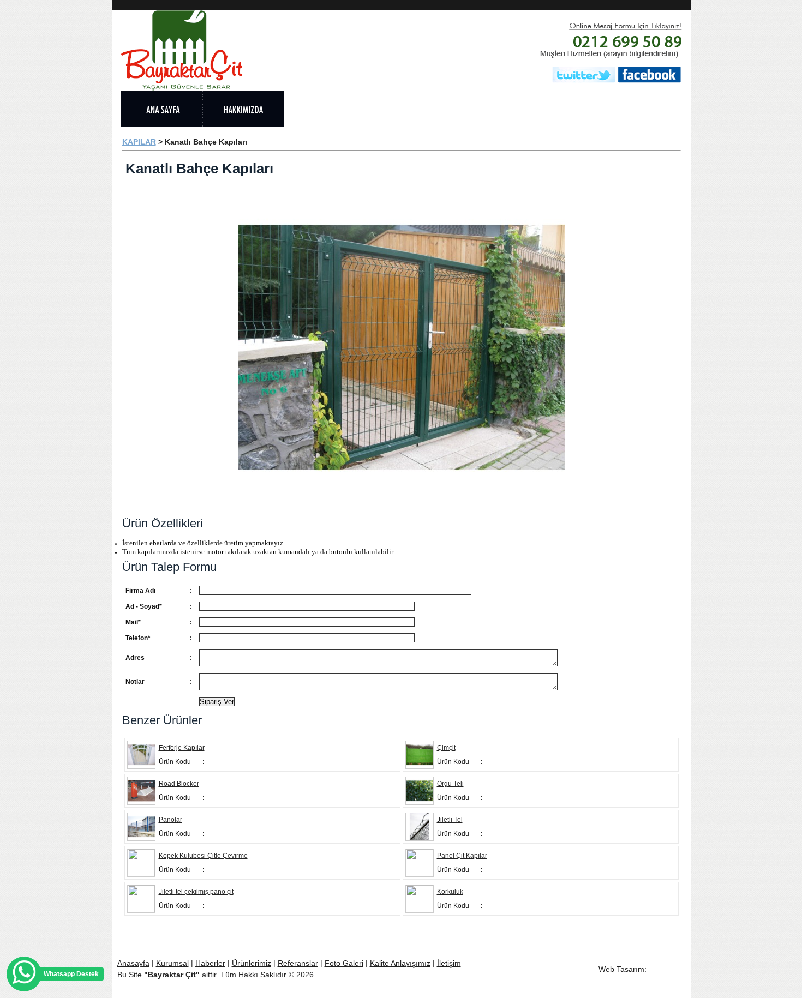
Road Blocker (179, 783)
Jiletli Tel (450, 819)
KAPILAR (139, 141)
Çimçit (446, 747)
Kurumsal (172, 963)
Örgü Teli (450, 783)
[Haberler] (489, 109)
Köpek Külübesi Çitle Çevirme (203, 855)
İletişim (449, 963)
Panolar (170, 819)
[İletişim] (647, 109)
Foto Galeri (344, 963)
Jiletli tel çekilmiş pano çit (196, 891)
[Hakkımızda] (243, 109)
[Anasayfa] (161, 109)
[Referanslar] (407, 109)
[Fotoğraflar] (571, 109)
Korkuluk (450, 891)
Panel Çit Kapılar (462, 855)
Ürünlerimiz (251, 963)
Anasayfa (133, 963)
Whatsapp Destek (71, 974)
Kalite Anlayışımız (400, 963)
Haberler (210, 963)
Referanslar (298, 963)
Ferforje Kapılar (182, 747)
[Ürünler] (325, 109)
